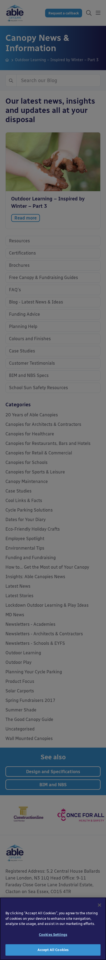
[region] (53, 928)
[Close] (99, 905)
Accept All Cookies (53, 950)
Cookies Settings (53, 935)
